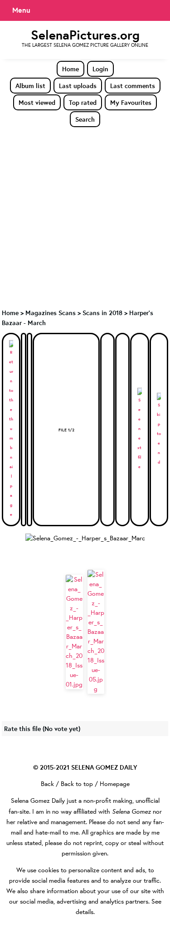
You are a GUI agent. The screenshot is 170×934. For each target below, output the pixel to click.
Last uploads (78, 85)
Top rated (83, 102)
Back (47, 784)
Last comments (132, 85)
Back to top (77, 784)
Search (85, 119)
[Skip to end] (158, 429)
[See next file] (139, 429)
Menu (21, 10)
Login (100, 68)
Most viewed (37, 102)
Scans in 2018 (102, 312)
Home (70, 68)
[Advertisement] (85, 217)
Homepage (115, 784)
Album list (30, 85)
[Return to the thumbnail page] (11, 430)
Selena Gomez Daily (38, 800)
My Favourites (130, 102)
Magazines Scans (50, 312)
